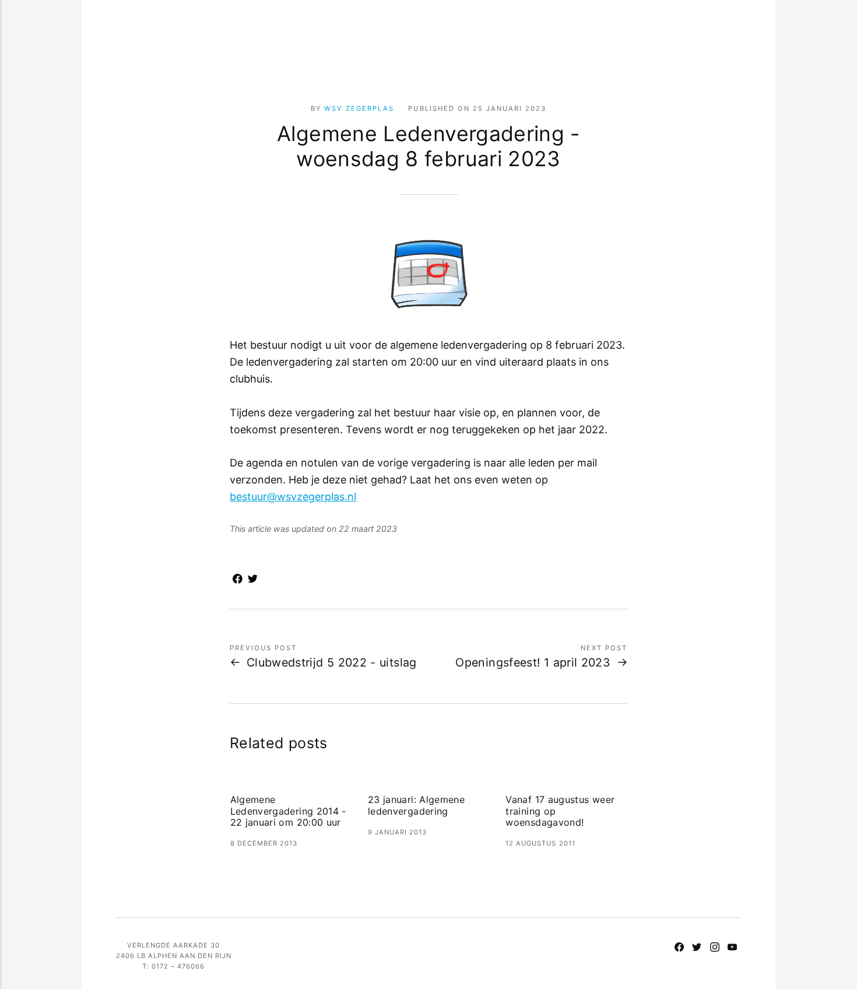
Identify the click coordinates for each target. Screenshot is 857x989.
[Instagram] (714, 948)
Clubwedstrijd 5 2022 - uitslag (332, 662)
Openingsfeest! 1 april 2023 (532, 662)
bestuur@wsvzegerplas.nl (293, 496)
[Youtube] (732, 948)
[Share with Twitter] (252, 580)
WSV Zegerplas (359, 108)
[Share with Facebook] (237, 580)
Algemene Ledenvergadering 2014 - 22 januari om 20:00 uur (288, 810)
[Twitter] (696, 948)
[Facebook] (679, 948)
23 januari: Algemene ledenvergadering (416, 805)
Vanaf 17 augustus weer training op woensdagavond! (559, 810)
